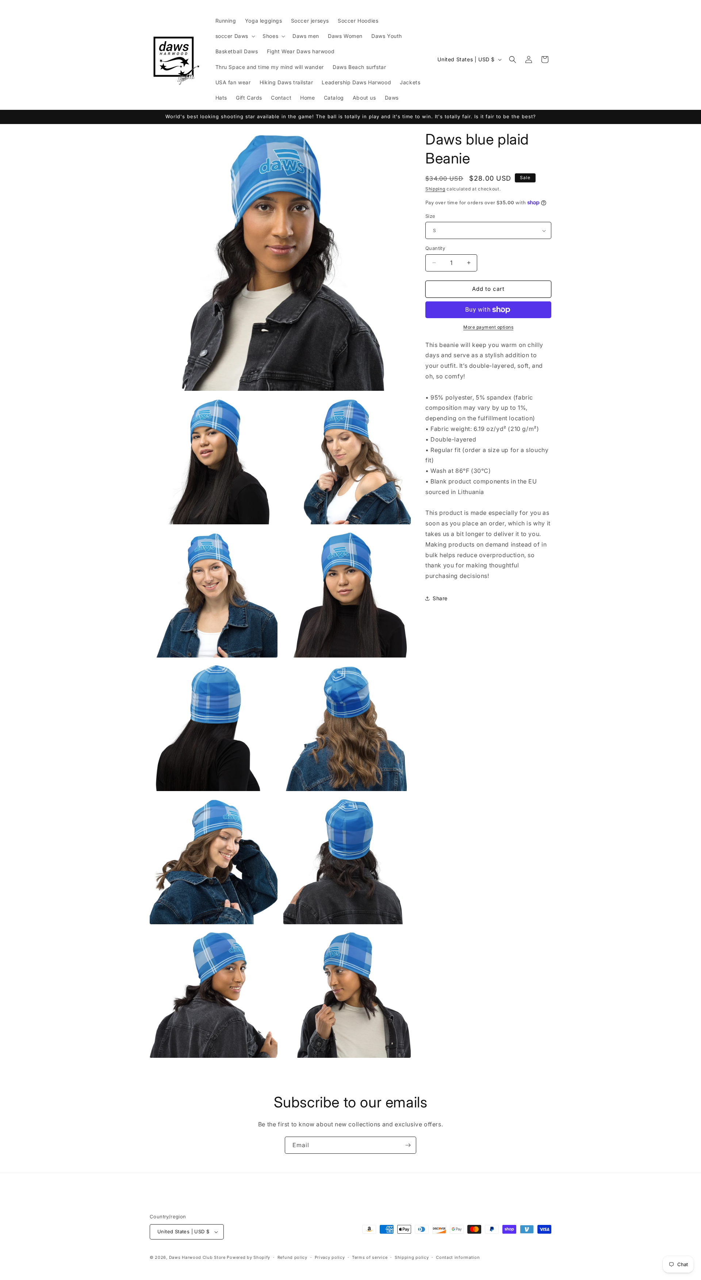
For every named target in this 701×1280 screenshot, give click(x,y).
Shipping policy (412, 1257)
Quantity (435, 248)
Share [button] (440, 598)
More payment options (488, 327)
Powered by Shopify (248, 1257)
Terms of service (369, 1257)
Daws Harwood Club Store (197, 1257)
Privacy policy (330, 1257)
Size (430, 216)
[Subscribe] (408, 1145)
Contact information (458, 1257)
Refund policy (292, 1257)
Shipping (435, 189)
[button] (234, 36)
